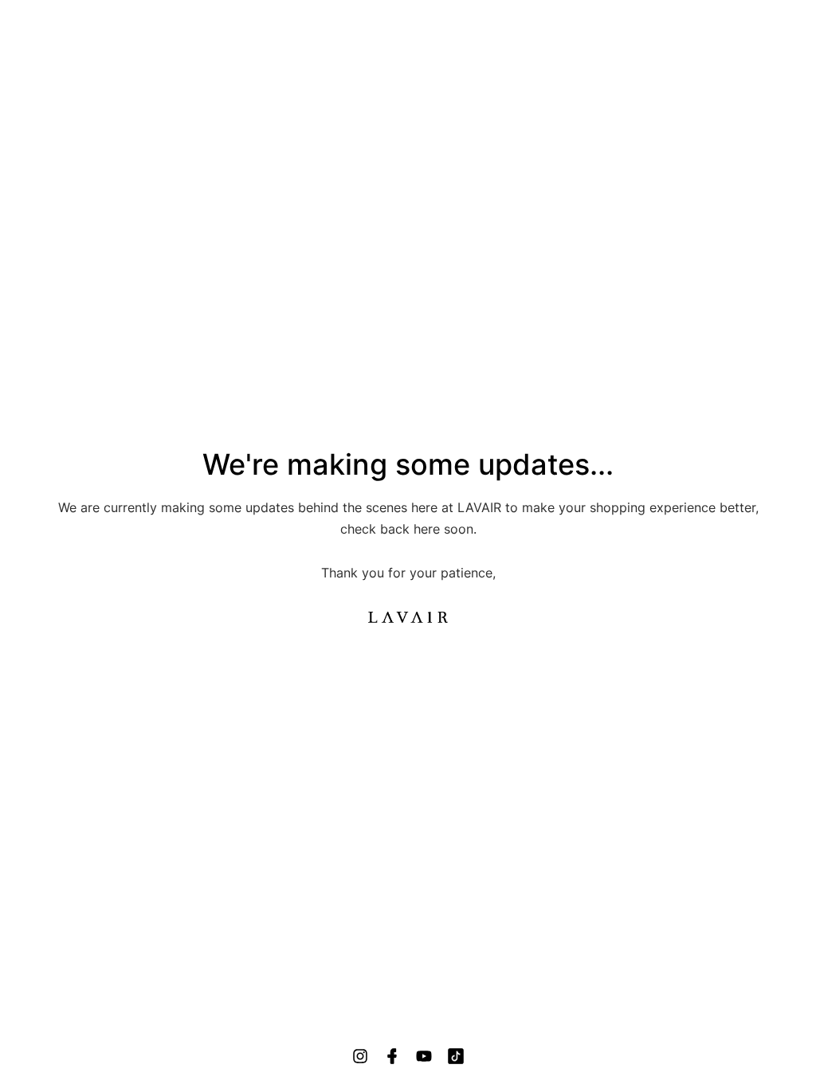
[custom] (360, 1056)
